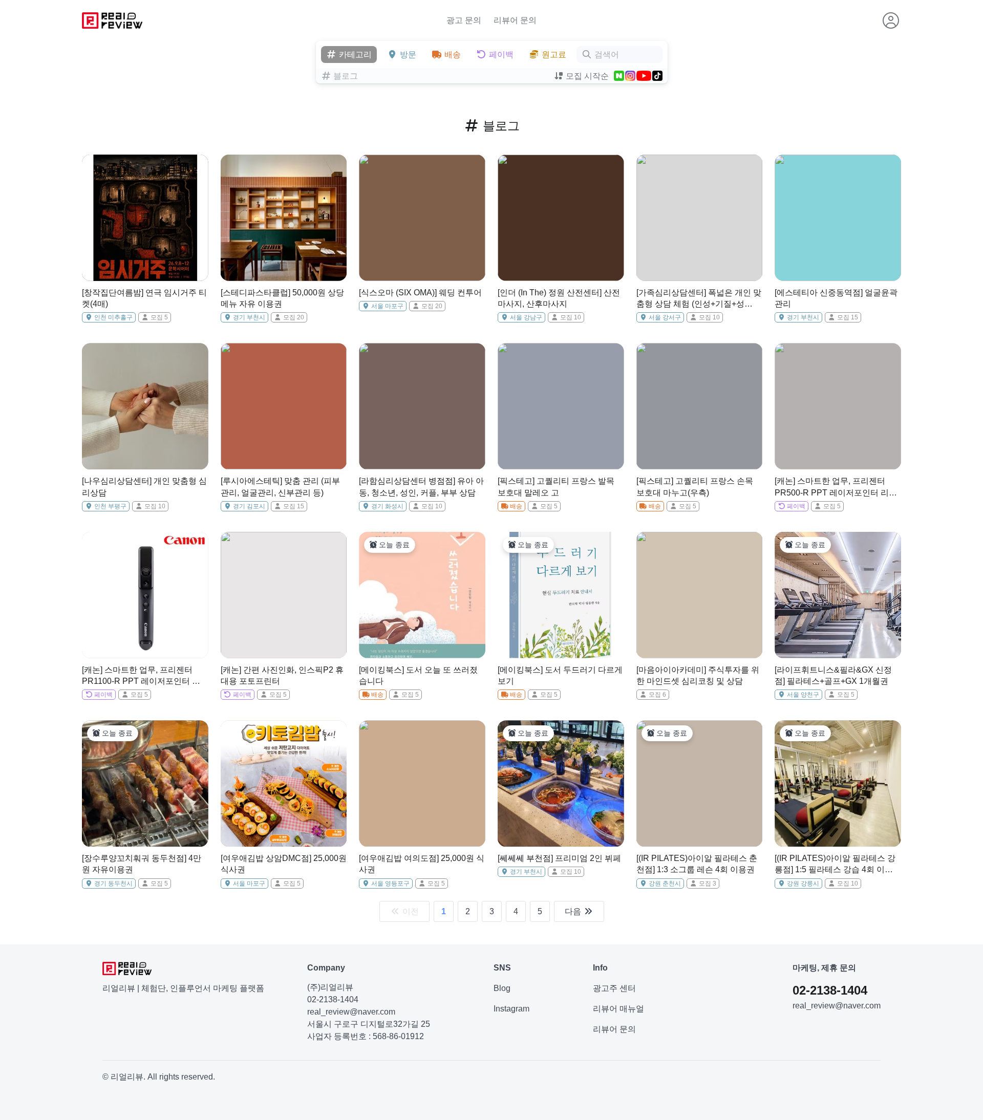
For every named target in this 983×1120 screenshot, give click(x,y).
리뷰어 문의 (515, 20)
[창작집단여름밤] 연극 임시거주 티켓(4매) (144, 298)
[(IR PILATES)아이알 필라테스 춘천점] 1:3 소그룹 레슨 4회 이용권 (696, 864)
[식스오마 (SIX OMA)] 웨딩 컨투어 (420, 292)
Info (600, 967)
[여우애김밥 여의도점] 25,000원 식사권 (421, 864)
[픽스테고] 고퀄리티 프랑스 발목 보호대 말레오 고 (556, 487)
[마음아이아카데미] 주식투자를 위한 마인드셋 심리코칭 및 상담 (697, 675)
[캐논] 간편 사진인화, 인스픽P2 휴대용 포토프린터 (282, 675)
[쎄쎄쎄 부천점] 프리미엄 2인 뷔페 (559, 858)
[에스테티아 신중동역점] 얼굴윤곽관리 (836, 298)
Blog (502, 988)
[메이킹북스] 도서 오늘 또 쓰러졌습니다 (418, 675)
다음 (574, 911)
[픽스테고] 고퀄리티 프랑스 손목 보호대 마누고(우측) (694, 487)
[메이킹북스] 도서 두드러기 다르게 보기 (560, 675)
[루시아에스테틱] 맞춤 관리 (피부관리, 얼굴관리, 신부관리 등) (280, 487)
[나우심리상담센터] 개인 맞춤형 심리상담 (144, 487)
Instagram (511, 1008)
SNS (502, 967)
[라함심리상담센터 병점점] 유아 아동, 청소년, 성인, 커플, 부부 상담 (421, 487)
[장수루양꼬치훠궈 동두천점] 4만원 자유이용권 (141, 864)
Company (326, 967)
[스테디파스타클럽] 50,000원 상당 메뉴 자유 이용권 (282, 298)
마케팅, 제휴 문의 (824, 967)
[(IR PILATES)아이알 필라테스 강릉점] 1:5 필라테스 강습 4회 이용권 (835, 865)
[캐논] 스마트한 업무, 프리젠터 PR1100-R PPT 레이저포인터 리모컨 (141, 676)
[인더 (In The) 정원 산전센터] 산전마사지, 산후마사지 (559, 298)
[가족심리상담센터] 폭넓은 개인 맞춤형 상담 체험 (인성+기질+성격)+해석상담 (698, 299)
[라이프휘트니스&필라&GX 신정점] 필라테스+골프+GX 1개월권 (833, 675)
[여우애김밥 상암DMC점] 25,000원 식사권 (284, 864)
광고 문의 (463, 20)
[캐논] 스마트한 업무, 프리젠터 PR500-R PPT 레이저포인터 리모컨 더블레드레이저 (836, 488)
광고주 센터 (614, 988)
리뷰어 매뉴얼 (618, 1008)
